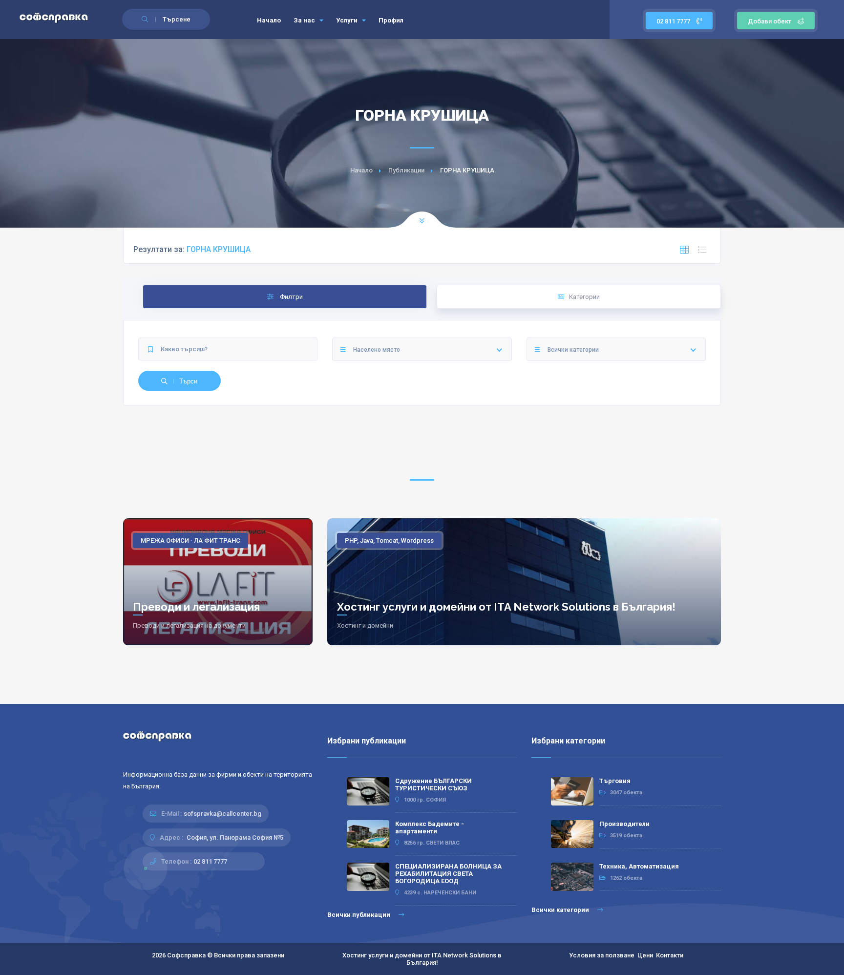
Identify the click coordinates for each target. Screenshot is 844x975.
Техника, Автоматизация (639, 866)
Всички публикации (359, 914)
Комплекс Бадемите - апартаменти (429, 827)
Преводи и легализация (196, 606)
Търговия (615, 780)
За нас (305, 20)
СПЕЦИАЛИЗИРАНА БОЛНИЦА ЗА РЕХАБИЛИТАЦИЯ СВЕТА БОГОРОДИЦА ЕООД (448, 874)
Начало (269, 20)
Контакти (669, 955)
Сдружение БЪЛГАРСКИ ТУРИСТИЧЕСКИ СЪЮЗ (433, 784)
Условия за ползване (601, 955)
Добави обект (769, 21)
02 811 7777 (674, 21)
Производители (624, 823)
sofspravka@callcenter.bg (222, 813)
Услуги (347, 20)
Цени (645, 955)
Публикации (406, 170)
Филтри (290, 296)
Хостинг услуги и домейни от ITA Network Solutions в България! (506, 606)
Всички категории (561, 909)
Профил (391, 20)
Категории (584, 296)
